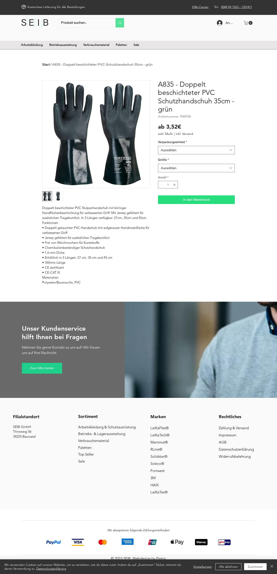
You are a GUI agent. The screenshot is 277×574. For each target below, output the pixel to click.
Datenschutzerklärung (236, 449)
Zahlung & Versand (234, 428)
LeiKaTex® (159, 492)
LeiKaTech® (160, 435)
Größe (163, 159)
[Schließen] (271, 567)
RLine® (156, 449)
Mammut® (159, 442)
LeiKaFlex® (159, 428)
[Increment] (174, 184)
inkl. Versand (184, 134)
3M (153, 478)
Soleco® (157, 463)
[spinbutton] (168, 184)
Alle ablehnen (228, 567)
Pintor (161, 558)
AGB (223, 442)
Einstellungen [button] (202, 567)
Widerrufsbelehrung (235, 456)
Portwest (157, 471)
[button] (248, 23)
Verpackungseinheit (172, 142)
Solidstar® (158, 456)
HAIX (154, 485)
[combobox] (196, 150)
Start (46, 64)
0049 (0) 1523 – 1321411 (236, 7)
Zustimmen (255, 567)
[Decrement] (161, 184)
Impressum (227, 435)
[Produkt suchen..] (120, 22)
